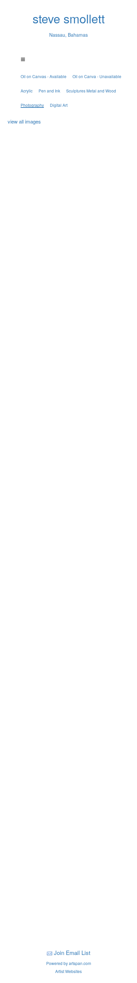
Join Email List (72, 952)
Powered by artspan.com (68, 963)
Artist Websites (68, 971)
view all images (24, 121)
